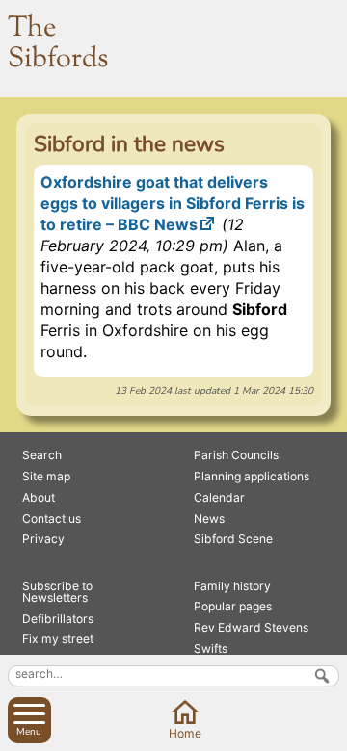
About (38, 497)
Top (329, 733)
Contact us (51, 518)
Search (42, 455)
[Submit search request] (322, 676)
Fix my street (57, 639)
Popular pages (233, 606)
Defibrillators (57, 618)
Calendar (219, 497)
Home (185, 733)
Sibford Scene (233, 538)
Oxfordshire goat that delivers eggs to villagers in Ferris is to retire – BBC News (172, 203)
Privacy (43, 538)
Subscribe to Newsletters (57, 592)
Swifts (210, 648)
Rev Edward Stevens (251, 627)
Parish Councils (236, 455)
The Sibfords (58, 44)
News (209, 518)
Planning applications (251, 476)
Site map (46, 476)
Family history (232, 586)
